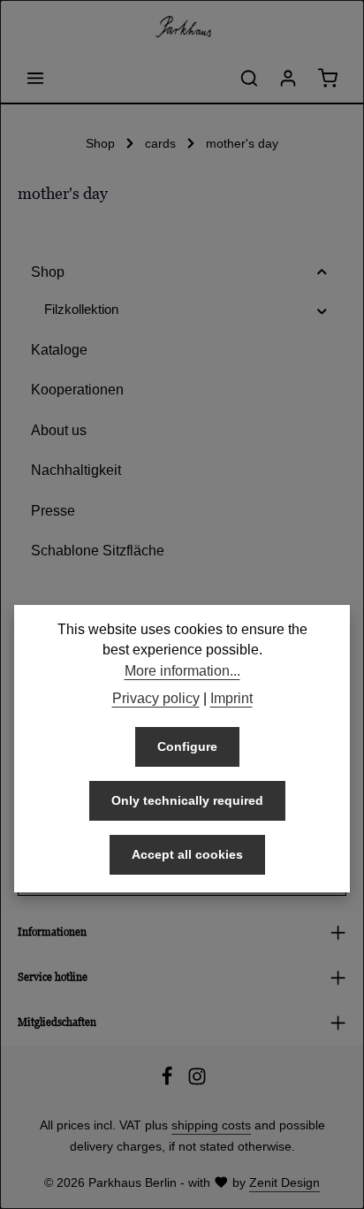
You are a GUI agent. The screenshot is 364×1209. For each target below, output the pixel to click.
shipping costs (211, 1125)
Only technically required (187, 800)
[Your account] (288, 78)
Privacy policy (156, 698)
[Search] (249, 78)
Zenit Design (284, 1182)
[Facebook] (168, 1082)
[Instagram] (197, 1082)
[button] (322, 272)
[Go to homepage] (182, 26)
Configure (187, 746)
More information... (182, 670)
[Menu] (35, 78)
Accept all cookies (187, 854)
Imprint (231, 698)
